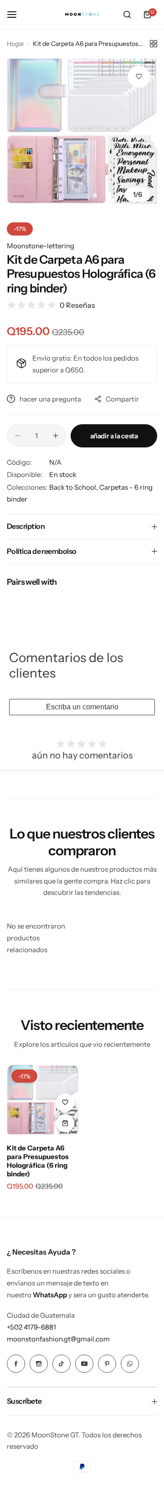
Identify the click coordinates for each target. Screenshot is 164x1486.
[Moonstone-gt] (82, 15)
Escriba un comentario (82, 707)
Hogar (15, 44)
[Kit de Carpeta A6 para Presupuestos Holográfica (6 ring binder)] (43, 1101)
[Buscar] (127, 15)
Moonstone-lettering (40, 245)
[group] (82, 134)
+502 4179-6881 (31, 1327)
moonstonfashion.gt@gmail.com (58, 1339)
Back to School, (74, 487)
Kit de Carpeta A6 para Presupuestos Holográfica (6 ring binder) (38, 1161)
